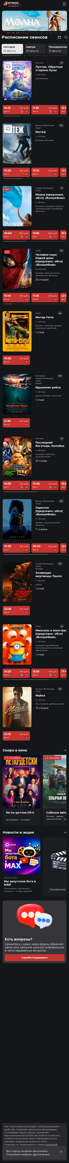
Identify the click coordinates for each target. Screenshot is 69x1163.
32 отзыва (41, 460)
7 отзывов (41, 529)
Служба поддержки (34, 957)
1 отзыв (40, 332)
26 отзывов (42, 279)
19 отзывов (42, 707)
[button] (14, 21)
